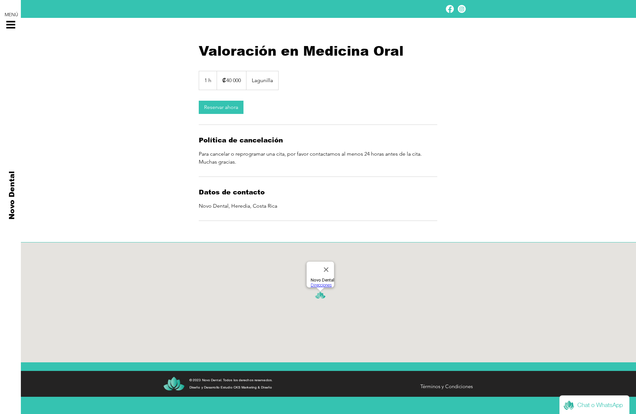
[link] (221, 107)
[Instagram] (462, 9)
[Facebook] (450, 9)
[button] (10, 24)
